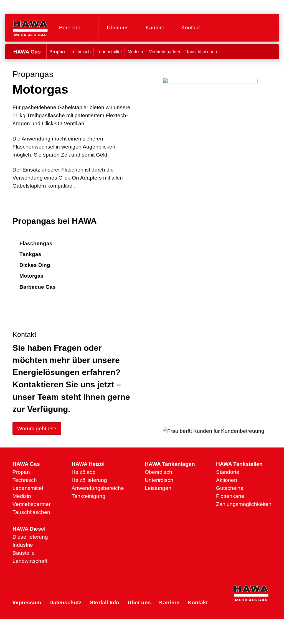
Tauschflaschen (201, 51)
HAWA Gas (27, 51)
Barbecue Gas (37, 287)
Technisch (81, 51)
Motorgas (31, 276)
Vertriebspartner (164, 51)
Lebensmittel (109, 51)
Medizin (135, 51)
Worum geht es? (37, 428)
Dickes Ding (34, 265)
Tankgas (30, 254)
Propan (57, 51)
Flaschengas (35, 243)
